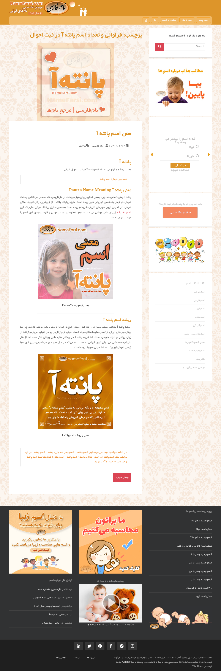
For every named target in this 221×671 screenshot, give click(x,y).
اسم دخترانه (124, 212)
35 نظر (82, 146)
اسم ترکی (199, 292)
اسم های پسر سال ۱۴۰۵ (46, 606)
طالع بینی (200, 359)
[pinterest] (100, 646)
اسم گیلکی (199, 325)
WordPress (198, 666)
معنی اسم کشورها (195, 342)
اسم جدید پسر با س (200, 571)
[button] (151, 154)
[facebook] (111, 646)
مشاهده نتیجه (180, 170)
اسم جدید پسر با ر (201, 579)
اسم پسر (203, 20)
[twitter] (89, 646)
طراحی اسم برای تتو (194, 367)
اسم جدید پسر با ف (201, 554)
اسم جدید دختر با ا (201, 520)
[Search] (159, 47)
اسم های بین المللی (194, 334)
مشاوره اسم (169, 20)
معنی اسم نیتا (57, 614)
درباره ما (91, 658)
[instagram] (146, 20)
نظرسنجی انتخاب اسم (49, 589)
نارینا (190, 156)
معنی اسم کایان (51, 623)
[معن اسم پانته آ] (75, 82)
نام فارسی (97, 146)
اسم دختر (187, 20)
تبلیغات (76, 658)
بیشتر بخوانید (122, 477)
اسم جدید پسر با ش (200, 563)
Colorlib (126, 662)
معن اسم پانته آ (113, 134)
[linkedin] (78, 646)
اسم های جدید (197, 350)
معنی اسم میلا (204, 529)
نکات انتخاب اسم (195, 283)
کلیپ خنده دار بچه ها (99, 624)
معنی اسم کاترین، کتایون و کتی (194, 546)
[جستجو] (155, 20)
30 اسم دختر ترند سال (199, 588)
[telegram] (121, 646)
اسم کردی (199, 300)
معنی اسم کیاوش (43, 597)
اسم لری (200, 308)
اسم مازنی (199, 317)
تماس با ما (61, 658)
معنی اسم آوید (203, 596)
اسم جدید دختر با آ (201, 537)
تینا (191, 147)
